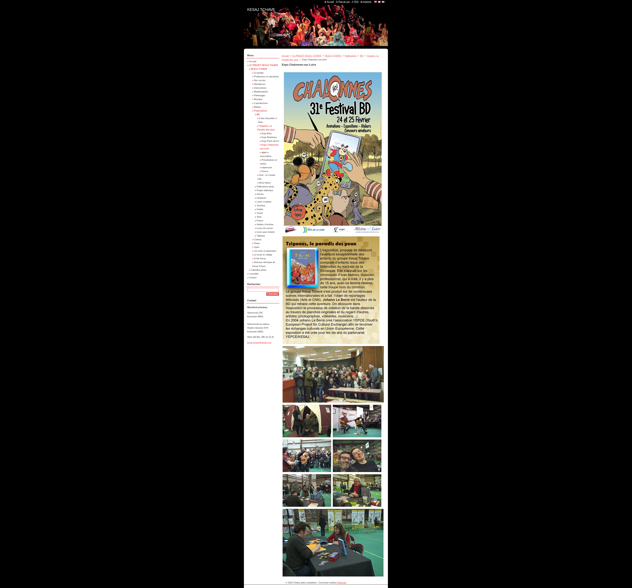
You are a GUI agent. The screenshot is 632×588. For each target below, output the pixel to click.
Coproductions (261, 103)
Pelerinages (259, 95)
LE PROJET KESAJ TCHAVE (306, 56)
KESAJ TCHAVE (333, 56)
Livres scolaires (264, 201)
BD (361, 56)
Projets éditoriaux (265, 190)
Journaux (261, 205)
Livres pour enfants (266, 232)
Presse (265, 171)
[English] (383, 1)
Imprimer (367, 1)
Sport (256, 247)
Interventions (260, 88)
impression (267, 167)
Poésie (260, 220)
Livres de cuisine (265, 228)
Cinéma (257, 239)
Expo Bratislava (269, 137)
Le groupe (258, 73)
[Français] (379, 1)
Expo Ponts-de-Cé (270, 141)
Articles (260, 194)
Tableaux (261, 236)
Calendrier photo (258, 270)
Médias (257, 107)
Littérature (261, 198)
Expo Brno (267, 133)
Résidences (259, 84)
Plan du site (344, 1)
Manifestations (261, 91)
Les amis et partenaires (265, 251)
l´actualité (253, 274)
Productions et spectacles (266, 76)
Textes (260, 213)
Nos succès (259, 80)
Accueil (285, 56)
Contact (253, 277)
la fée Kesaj (259, 258)
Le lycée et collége (263, 254)
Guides (260, 209)
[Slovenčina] (375, 1)
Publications (350, 56)
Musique (258, 99)
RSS (356, 1)
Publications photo (265, 186)
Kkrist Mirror (265, 183)
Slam (259, 217)
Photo (257, 243)
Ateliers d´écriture (265, 224)
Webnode (341, 582)
